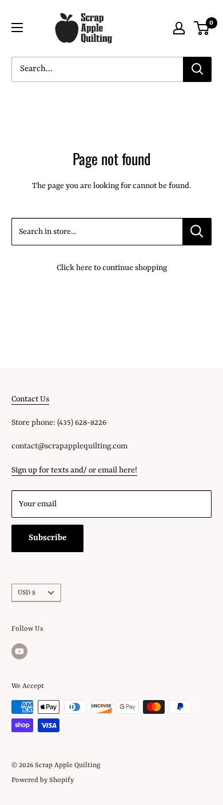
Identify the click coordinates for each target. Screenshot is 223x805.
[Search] (197, 69)
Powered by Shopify (42, 780)
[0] (202, 28)
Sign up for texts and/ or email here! (74, 470)
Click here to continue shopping (112, 267)
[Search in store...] (197, 231)
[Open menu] (17, 27)
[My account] (179, 28)
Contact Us (30, 399)
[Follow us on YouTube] (19, 651)
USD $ (26, 593)
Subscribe (47, 538)
